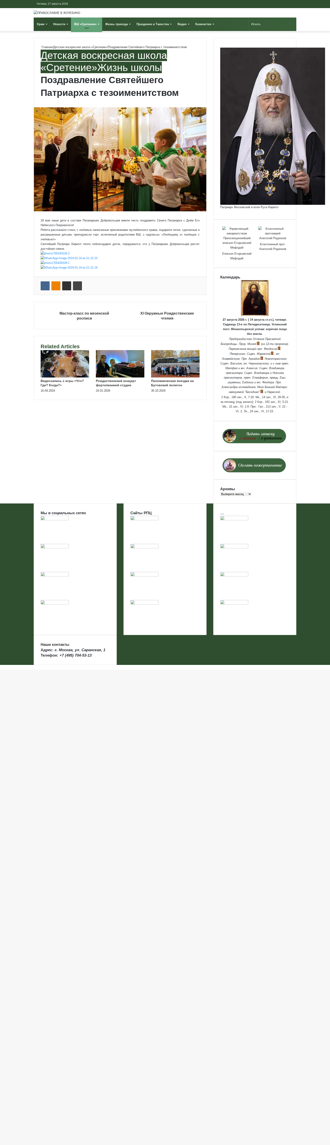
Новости (59, 24)
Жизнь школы (129, 67)
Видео (182, 24)
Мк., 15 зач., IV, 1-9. (236, 406)
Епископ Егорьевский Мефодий (236, 256)
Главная (47, 47)
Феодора (268, 382)
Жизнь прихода (116, 24)
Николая (278, 373)
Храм (40, 24)
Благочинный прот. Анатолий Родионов (272, 247)
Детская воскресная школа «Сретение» (80, 47)
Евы (283, 377)
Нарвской (273, 392)
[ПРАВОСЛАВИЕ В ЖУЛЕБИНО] (57, 12)
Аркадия (254, 358)
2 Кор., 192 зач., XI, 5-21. (272, 402)
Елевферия (260, 377)
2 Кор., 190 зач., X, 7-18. (238, 397)
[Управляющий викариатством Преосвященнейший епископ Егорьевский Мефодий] (236, 238)
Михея (251, 344)
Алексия (251, 368)
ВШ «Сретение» (85, 24)
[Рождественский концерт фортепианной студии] (120, 376)
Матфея (231, 368)
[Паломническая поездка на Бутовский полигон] (175, 376)
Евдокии (247, 382)
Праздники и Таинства (152, 24)
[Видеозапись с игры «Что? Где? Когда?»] (65, 376)
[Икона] (255, 315)
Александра (230, 387)
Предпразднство (240, 339)
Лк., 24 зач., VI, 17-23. (259, 411)
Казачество (203, 24)
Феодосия (270, 349)
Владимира (276, 368)
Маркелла (263, 353)
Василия (236, 363)
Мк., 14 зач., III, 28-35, (270, 397)
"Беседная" (252, 392)
